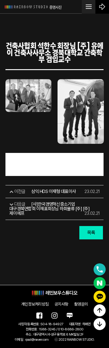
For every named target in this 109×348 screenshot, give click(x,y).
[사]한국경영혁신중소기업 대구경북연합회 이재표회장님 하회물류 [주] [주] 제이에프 (49, 208)
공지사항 (61, 304)
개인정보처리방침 (34, 304)
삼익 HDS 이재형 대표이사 (53, 191)
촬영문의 (81, 304)
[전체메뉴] (88, 7)
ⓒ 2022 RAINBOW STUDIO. (74, 339)
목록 (91, 232)
